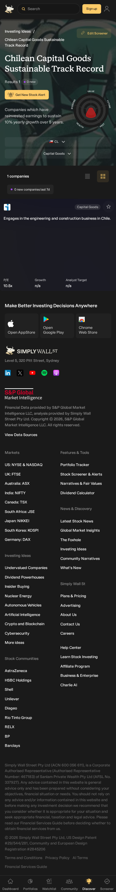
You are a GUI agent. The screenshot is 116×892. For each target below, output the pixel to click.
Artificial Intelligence (22, 614)
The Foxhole (70, 540)
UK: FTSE (13, 474)
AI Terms (80, 857)
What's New (70, 567)
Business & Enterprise (79, 675)
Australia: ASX (17, 483)
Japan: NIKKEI (17, 521)
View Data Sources (21, 434)
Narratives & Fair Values (81, 483)
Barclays (12, 745)
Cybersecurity (17, 633)
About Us (68, 614)
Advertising (70, 605)
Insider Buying (17, 586)
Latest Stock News (76, 521)
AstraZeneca (16, 670)
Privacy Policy (57, 857)
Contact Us (70, 624)
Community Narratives (80, 558)
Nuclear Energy (18, 596)
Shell (9, 689)
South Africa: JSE (20, 511)
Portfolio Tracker (74, 464)
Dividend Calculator (77, 493)
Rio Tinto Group (18, 717)
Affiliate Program (75, 666)
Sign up (91, 9)
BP (7, 736)
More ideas (14, 642)
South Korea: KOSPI (21, 530)
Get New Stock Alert (30, 95)
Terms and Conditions (23, 857)
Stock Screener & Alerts (81, 474)
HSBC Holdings (18, 680)
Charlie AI (68, 685)
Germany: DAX (17, 539)
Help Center (70, 647)
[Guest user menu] (106, 9)
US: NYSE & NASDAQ (24, 464)
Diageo (11, 708)
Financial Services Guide (26, 866)
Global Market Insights (80, 530)
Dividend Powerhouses (24, 577)
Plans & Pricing (73, 596)
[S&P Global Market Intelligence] (23, 394)
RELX (9, 727)
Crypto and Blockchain (24, 624)
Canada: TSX (16, 502)
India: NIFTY (15, 493)
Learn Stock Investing (79, 657)
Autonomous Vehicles (23, 605)
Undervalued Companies (26, 567)
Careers (67, 633)
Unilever (12, 699)
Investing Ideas (18, 31)
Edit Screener (97, 33)
